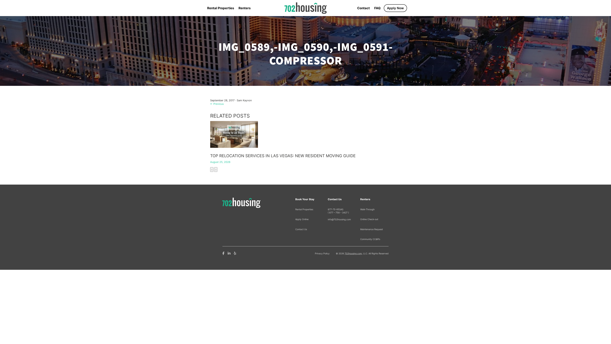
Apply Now (395, 8)
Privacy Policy (322, 253)
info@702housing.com (339, 219)
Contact (363, 8)
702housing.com (353, 253)
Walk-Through (367, 209)
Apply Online (302, 219)
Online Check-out (369, 219)
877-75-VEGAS (338, 211)
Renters (245, 8)
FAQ (377, 8)
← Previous (217, 103)
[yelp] (235, 253)
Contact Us (301, 229)
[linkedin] (229, 253)
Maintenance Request (371, 229)
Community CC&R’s (370, 239)
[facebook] (223, 253)
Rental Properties (220, 8)
